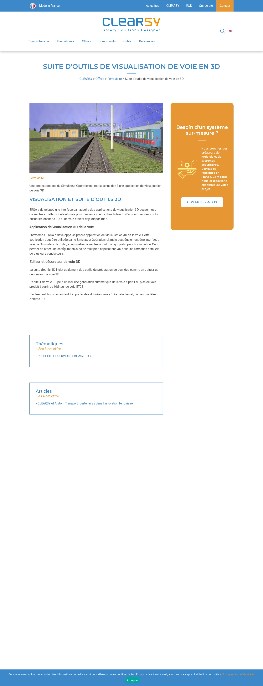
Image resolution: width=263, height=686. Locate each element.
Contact (225, 6)
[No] (258, 678)
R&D (189, 6)
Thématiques (65, 41)
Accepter (132, 680)
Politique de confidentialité (238, 674)
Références (147, 41)
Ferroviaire (36, 178)
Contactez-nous (202, 202)
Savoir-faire (37, 41)
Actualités (152, 6)
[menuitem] (230, 31)
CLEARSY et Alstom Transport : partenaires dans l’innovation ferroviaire (85, 403)
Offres (86, 41)
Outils (127, 41)
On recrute (206, 6)
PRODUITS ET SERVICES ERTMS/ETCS (64, 356)
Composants (107, 41)
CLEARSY (172, 6)
